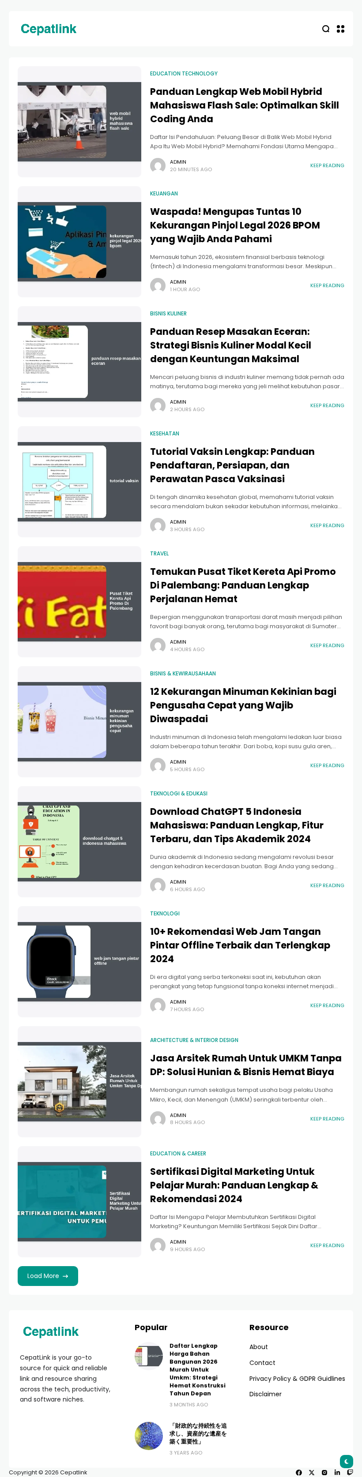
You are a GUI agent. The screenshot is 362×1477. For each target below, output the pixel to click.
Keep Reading (327, 165)
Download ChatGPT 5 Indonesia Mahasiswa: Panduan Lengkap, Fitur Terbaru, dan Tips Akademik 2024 (237, 825)
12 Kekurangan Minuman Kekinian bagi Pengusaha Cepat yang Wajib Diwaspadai (243, 705)
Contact (262, 1362)
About (258, 1346)
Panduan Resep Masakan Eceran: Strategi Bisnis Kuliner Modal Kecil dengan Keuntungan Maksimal (230, 345)
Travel (159, 553)
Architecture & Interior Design (194, 1040)
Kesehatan (164, 433)
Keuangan (164, 193)
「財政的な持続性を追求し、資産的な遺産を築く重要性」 (198, 1433)
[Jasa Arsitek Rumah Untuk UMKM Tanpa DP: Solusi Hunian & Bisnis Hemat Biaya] (79, 1081)
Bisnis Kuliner (168, 313)
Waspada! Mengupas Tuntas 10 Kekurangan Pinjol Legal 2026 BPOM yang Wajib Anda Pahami (235, 225)
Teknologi (165, 913)
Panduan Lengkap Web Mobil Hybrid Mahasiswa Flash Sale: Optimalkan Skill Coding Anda (244, 105)
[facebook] (299, 1473)
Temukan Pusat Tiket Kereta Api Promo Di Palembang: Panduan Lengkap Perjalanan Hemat (243, 585)
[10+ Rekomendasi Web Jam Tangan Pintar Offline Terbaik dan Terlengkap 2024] (79, 961)
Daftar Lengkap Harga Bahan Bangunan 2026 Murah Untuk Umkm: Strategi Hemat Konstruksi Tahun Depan (198, 1369)
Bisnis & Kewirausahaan (183, 673)
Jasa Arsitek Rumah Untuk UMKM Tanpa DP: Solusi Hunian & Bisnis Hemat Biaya (246, 1065)
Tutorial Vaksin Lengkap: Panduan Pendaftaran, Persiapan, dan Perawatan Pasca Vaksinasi (232, 465)
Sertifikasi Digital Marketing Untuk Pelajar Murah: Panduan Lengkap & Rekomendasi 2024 (234, 1185)
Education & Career (178, 1153)
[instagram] (324, 1473)
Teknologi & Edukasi (178, 793)
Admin (178, 161)
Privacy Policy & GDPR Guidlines (297, 1378)
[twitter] (312, 1473)
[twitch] (350, 1473)
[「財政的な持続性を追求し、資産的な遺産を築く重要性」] (149, 1436)
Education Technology (184, 73)
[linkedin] (337, 1473)
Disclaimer (265, 1394)
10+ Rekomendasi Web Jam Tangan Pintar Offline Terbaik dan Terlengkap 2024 (240, 945)
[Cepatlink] (48, 29)
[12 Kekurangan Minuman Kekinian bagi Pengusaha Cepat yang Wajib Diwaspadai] (79, 721)
